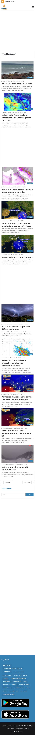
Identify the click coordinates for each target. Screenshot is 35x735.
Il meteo (6, 665)
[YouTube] (16, 732)
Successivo (27, 482)
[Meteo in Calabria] (4, 7)
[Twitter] (14, 732)
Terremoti (5, 691)
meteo (25, 681)
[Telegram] (21, 732)
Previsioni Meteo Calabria (9, 684)
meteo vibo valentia (18, 687)
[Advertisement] (17, 30)
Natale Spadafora (7, 324)
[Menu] (33, 7)
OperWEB (25, 728)
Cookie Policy (10, 728)
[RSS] (23, 732)
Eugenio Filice (6, 81)
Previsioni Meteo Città (12, 669)
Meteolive (7, 672)
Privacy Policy (28, 725)
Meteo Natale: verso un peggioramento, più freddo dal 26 (16, 433)
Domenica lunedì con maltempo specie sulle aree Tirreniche (16, 398)
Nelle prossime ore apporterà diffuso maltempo (15, 327)
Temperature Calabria (23, 684)
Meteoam (5, 678)
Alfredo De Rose (6, 112)
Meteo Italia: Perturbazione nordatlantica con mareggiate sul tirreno (16, 118)
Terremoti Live (24, 691)
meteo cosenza (18, 672)
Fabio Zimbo (5, 221)
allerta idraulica (17, 681)
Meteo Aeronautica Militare (18, 678)
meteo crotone (7, 675)
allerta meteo (6, 681)
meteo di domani (7, 687)
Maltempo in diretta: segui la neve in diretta (15, 468)
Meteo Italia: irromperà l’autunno (17, 257)
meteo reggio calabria (20, 675)
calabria (27, 687)
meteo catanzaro (14, 691)
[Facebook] (12, 732)
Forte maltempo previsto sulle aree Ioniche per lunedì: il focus (16, 224)
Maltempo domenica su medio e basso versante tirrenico (17, 190)
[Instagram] (19, 732)
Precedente (7, 482)
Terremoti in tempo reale (8, 694)
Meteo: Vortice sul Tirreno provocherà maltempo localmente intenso (13, 363)
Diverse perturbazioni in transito (16, 83)
